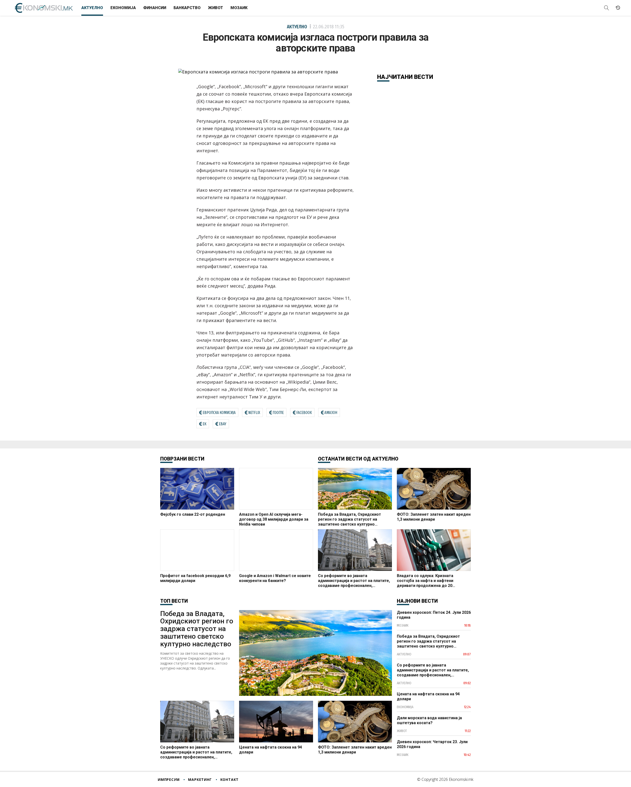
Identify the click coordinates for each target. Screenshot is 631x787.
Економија (123, 7)
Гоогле (278, 412)
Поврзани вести (182, 459)
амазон (330, 412)
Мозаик (238, 7)
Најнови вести (417, 601)
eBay (222, 424)
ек (204, 424)
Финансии (154, 7)
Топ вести (174, 601)
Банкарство (187, 7)
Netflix (254, 412)
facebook (304, 412)
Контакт (229, 779)
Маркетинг (199, 779)
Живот (215, 7)
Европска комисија (219, 412)
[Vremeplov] (618, 8)
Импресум (168, 779)
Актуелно (92, 7)
